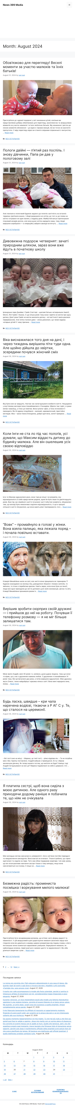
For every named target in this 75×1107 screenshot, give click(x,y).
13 (15, 1066)
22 (34, 1070)
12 (11, 967)
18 (64, 1066)
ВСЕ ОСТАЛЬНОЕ (13, 139)
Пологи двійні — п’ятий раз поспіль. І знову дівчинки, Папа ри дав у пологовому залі (33, 154)
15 (34, 1066)
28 (24, 1074)
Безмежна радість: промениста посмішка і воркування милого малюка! (36, 885)
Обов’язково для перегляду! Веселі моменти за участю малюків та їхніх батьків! (33, 67)
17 (54, 1066)
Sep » (10, 1080)
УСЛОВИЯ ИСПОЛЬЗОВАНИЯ (37, 1091)
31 (54, 1074)
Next (16, 967)
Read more (9, 133)
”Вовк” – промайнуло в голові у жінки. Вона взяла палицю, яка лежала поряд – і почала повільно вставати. (37, 528)
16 (44, 1066)
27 (15, 1074)
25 (64, 1070)
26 (5, 1074)
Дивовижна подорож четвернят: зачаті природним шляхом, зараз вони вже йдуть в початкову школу (36, 245)
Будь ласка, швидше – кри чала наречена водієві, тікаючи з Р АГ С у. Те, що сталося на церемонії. (36, 705)
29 (34, 1074)
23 (44, 1070)
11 (64, 1061)
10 (54, 1061)
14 (24, 1066)
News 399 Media (13, 4)
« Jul (5, 1080)
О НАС (14, 1091)
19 (5, 1070)
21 (24, 1070)
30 (44, 1074)
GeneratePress (50, 1104)
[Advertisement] (37, 24)
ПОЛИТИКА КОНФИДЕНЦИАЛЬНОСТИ (61, 1091)
